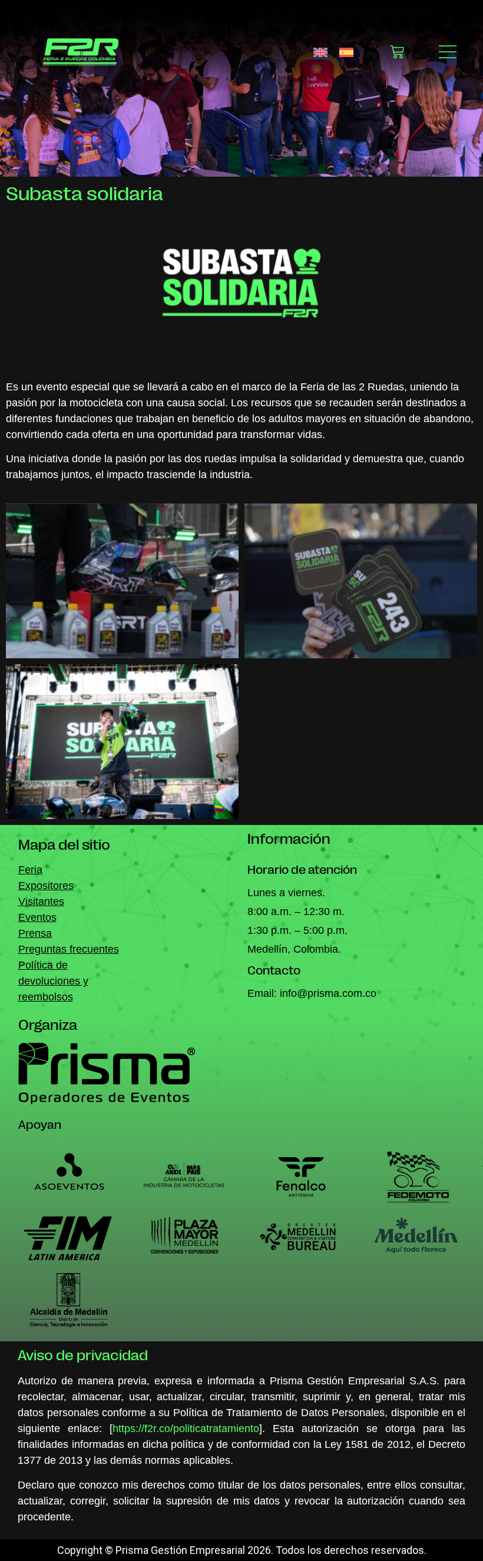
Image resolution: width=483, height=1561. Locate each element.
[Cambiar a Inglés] (320, 51)
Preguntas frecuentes (68, 949)
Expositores (46, 885)
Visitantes (41, 901)
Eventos (37, 917)
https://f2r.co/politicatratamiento (186, 1428)
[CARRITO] (397, 52)
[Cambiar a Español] (346, 51)
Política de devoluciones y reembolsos (53, 981)
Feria (30, 870)
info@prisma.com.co (328, 993)
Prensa (35, 933)
